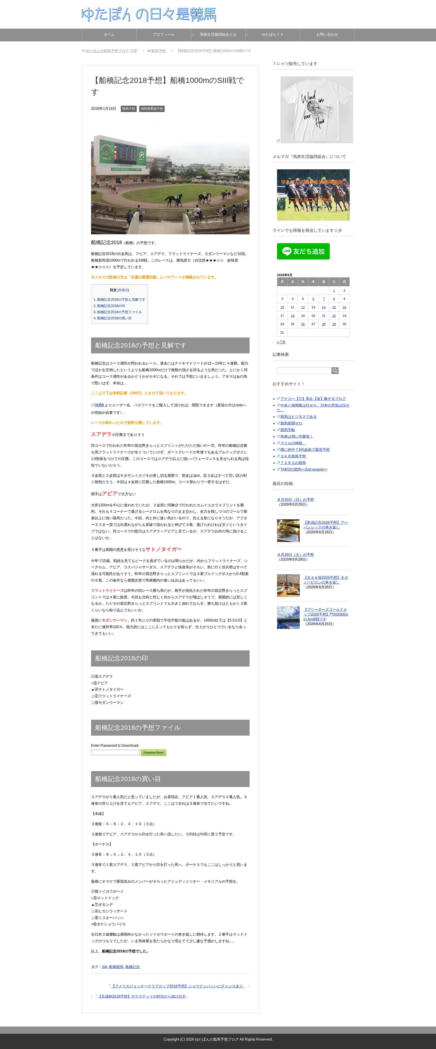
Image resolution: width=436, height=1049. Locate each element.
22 (334, 315)
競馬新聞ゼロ (291, 423)
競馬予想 (128, 108)
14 (324, 307)
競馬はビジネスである (298, 417)
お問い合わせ (327, 34)
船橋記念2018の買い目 (113, 318)
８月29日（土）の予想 (295, 555)
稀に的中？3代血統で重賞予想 (305, 450)
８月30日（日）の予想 (295, 500)
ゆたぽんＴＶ (273, 34)
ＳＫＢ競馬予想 (293, 456)
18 (293, 315)
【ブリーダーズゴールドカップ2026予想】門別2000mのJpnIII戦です (325, 614)
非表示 (123, 290)
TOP (111, 51)
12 (303, 307)
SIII (104, 967)
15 (334, 307)
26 (303, 324)
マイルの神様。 (293, 443)
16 (344, 307)
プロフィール (164, 34)
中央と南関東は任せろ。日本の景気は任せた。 (313, 407)
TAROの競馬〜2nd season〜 (303, 469)
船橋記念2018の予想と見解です (119, 299)
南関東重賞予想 (152, 108)
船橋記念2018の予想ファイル (118, 312)
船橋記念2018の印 (109, 306)
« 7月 (281, 342)
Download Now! (154, 752)
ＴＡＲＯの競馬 (293, 463)
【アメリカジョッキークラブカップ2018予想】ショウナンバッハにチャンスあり (177, 986)
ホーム (109, 34)
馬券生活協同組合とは (218, 34)
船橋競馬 (116, 967)
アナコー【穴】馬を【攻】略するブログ (313, 399)
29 (334, 324)
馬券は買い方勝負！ (296, 436)
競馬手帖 (287, 430)
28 (324, 324)
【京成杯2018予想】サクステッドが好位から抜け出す (142, 996)
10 (282, 307)
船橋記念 (132, 967)
